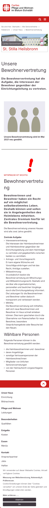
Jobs (3, 461)
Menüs (4, 445)
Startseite (16, 27)
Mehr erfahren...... (11, 495)
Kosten (4, 434)
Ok (19, 504)
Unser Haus (18, 30)
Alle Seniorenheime (30, 27)
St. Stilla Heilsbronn (20, 49)
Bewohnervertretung (34, 30)
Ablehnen (19, 500)
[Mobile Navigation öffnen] (45, 19)
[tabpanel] (24, 44)
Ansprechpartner (9, 456)
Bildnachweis (7, 401)
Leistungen (6, 412)
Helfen (4, 465)
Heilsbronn (6, 30)
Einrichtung (6, 397)
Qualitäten (6, 423)
